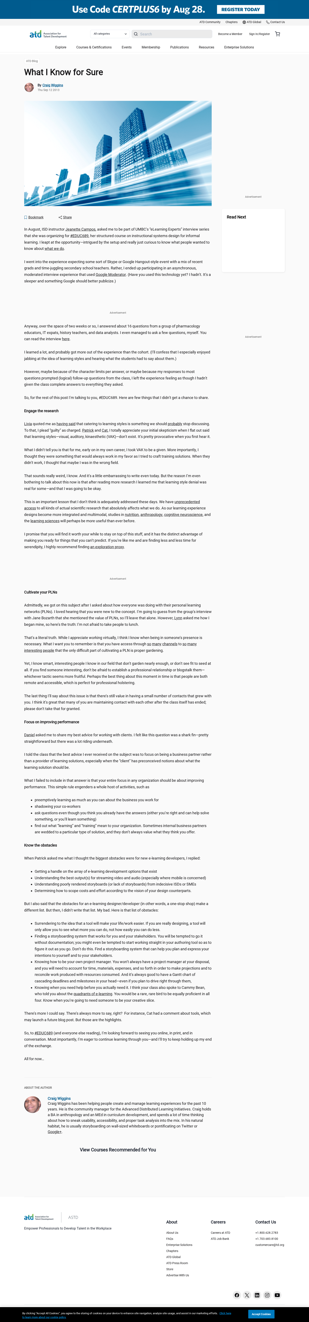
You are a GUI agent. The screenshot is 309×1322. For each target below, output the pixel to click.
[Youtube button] (277, 1295)
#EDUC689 (79, 236)
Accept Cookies (261, 1314)
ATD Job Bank (220, 1238)
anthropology (151, 514)
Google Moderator (111, 274)
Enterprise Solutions (179, 1245)
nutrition (132, 514)
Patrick (88, 430)
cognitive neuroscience (183, 514)
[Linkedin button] (257, 1295)
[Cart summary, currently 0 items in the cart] (279, 34)
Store (169, 1269)
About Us (172, 1232)
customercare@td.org (269, 1245)
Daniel (29, 735)
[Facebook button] (237, 1295)
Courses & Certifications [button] (94, 47)
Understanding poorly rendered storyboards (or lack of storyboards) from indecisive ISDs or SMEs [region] (115, 884)
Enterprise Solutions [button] (239, 47)
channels (169, 644)
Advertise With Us (177, 1275)
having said (66, 424)
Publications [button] (179, 47)
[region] (118, 411)
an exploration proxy (107, 547)
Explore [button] (60, 47)
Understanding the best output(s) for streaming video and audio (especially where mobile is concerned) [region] (120, 878)
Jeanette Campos (80, 229)
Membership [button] (151, 47)
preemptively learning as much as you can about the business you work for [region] (97, 800)
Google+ (55, 1132)
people (48, 650)
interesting (33, 650)
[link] (210, 22)
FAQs (169, 1238)
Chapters (172, 1251)
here (66, 339)
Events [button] (127, 47)
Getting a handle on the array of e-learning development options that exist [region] (96, 871)
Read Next (236, 216)
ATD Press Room (177, 1263)
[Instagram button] (267, 1295)
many (156, 644)
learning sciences (44, 521)
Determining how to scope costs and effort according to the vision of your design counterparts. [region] (113, 890)
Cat (105, 430)
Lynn (178, 618)
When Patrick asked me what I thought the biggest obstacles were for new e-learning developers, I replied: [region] (112, 858)
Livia (28, 424)
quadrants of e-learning (93, 994)
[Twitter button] (247, 1295)
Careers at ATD (220, 1232)
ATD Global (173, 1257)
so (149, 644)
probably (175, 424)
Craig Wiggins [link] (52, 85)
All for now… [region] (34, 1059)
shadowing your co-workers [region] (58, 806)
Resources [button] (206, 47)
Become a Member (230, 34)
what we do (54, 248)
